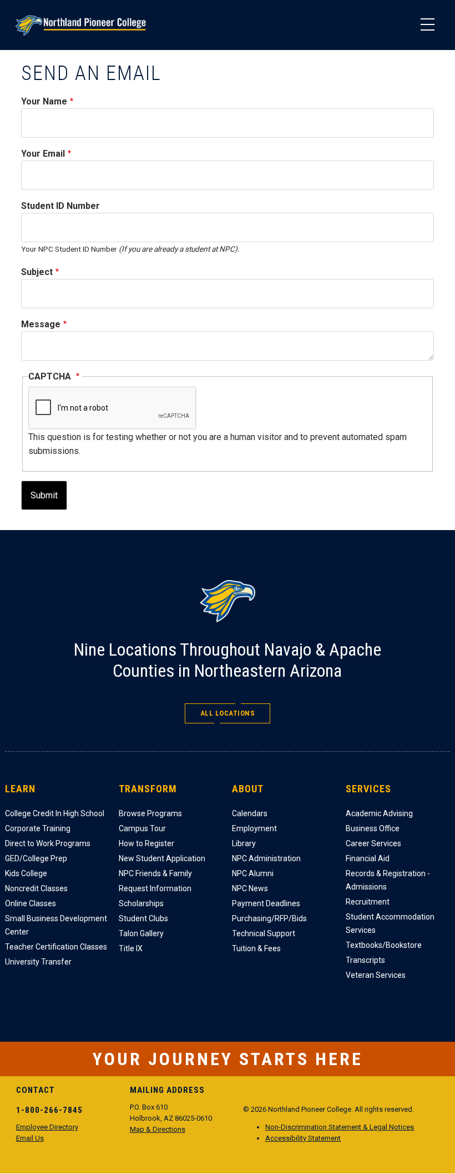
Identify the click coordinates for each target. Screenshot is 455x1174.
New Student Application (162, 858)
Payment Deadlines (266, 903)
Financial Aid (368, 858)
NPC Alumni (253, 873)
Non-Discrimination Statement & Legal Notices (339, 1127)
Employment (254, 828)
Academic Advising (379, 813)
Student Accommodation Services (390, 923)
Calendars (249, 813)
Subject (37, 272)
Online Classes (30, 903)
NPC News (250, 888)
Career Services (373, 843)
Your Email (43, 153)
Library (244, 843)
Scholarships (141, 903)
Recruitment (368, 901)
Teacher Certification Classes (56, 946)
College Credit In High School (54, 813)
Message (40, 324)
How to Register (146, 843)
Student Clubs (143, 918)
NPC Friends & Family (155, 873)
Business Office (373, 828)
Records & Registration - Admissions (388, 880)
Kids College (26, 873)
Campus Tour (142, 828)
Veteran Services (376, 975)
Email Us (30, 1138)
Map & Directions (157, 1129)
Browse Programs (150, 813)
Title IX (131, 948)
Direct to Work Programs (47, 843)
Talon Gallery (141, 933)
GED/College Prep (36, 858)
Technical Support (263, 933)
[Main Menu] (427, 25)
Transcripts (365, 960)
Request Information (155, 888)
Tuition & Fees (256, 948)
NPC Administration (266, 858)
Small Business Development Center (56, 925)
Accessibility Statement (303, 1138)
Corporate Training (37, 828)
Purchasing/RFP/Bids (269, 918)
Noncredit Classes (36, 888)
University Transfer (38, 961)
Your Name (44, 101)
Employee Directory (47, 1127)
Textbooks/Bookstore (384, 945)
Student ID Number (60, 206)
